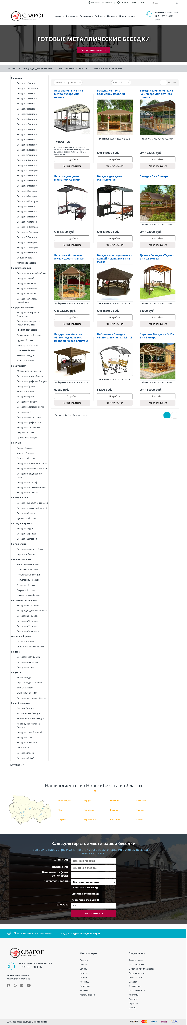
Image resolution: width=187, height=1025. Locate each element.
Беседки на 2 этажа (26, 513)
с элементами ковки (84, 887)
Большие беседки (25, 257)
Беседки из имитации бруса (30, 406)
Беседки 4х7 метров (27, 155)
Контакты (133, 994)
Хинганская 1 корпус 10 (101, 2)
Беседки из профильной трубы (32, 381)
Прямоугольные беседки (29, 335)
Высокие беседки (25, 708)
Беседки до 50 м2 (25, 758)
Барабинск (89, 810)
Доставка (133, 999)
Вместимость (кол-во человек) (55, 874)
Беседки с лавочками (27, 288)
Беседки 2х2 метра (26, 83)
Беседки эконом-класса (28, 656)
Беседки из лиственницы (29, 417)
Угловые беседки (25, 355)
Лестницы (84, 981)
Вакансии (133, 981)
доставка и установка (84, 893)
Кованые (84, 990)
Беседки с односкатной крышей (32, 502)
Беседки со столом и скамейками (27, 300)
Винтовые (85, 986)
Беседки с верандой (26, 533)
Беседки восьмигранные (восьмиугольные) (29, 323)
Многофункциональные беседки (28, 725)
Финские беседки (25, 453)
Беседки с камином (26, 283)
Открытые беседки (26, 585)
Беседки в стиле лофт (27, 482)
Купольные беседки (26, 518)
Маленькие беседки (26, 262)
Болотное (115, 819)
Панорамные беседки (27, 569)
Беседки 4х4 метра (26, 139)
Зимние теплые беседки (28, 595)
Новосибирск (64, 800)
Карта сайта (40, 1021)
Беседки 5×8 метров (27, 191)
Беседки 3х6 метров (27, 119)
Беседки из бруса (25, 396)
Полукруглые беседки (27, 345)
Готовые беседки (25, 641)
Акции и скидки (136, 960)
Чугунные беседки (25, 432)
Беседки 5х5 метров (27, 175)
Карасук (114, 810)
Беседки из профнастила (29, 422)
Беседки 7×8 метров (27, 242)
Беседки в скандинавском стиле (29, 475)
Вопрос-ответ (136, 977)
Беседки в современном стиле (32, 463)
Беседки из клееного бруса (30, 549)
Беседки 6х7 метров (27, 211)
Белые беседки (24, 677)
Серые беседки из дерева (29, 682)
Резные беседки (25, 448)
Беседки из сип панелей (28, 427)
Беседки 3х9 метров (27, 134)
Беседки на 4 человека (28, 605)
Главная (12, 68)
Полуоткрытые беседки (28, 579)
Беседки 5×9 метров (27, 196)
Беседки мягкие (24, 737)
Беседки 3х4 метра (26, 108)
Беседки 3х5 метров (27, 114)
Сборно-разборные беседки (30, 646)
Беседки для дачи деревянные (37, 68)
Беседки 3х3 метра (26, 103)
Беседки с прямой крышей (29, 732)
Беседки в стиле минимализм (31, 487)
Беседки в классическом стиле (32, 468)
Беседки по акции (25, 667)
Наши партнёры (136, 964)
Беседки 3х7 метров (27, 124)
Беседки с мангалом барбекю (31, 273)
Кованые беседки (25, 391)
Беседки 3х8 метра (26, 129)
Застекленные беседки (28, 564)
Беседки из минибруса (28, 401)
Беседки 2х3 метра (26, 93)
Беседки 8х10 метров (27, 247)
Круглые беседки (25, 340)
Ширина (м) (60, 866)
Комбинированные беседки (30, 718)
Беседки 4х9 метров (27, 165)
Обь (60, 810)
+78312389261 (167, 16)
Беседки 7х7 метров (27, 237)
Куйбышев (141, 800)
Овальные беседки (26, 350)
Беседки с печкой (25, 278)
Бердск (87, 800)
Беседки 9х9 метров (27, 252)
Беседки (84, 960)
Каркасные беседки (26, 554)
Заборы (83, 968)
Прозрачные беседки (27, 437)
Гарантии (133, 1003)
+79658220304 (172, 12)
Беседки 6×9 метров (27, 221)
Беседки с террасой (26, 528)
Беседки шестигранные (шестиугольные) (28, 314)
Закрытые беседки (26, 590)
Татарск (140, 810)
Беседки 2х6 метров (27, 98)
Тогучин (62, 819)
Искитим (114, 800)
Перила (83, 977)
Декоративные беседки (28, 713)
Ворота (83, 964)
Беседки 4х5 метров (27, 144)
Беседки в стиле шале (27, 492)
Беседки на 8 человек (27, 615)
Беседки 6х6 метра (26, 206)
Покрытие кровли (56, 881)
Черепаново (90, 819)
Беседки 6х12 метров (27, 232)
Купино (139, 819)
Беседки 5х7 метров (27, 185)
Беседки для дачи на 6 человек (32, 610)
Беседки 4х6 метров (27, 149)
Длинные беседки (25, 360)
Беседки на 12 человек (28, 626)
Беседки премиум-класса (29, 662)
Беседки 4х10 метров (27, 170)
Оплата (132, 1007)
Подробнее (72, 159)
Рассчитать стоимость (93, 50)
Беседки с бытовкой (27, 538)
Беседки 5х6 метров (27, 180)
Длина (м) (61, 859)
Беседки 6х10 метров (27, 226)
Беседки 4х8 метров (27, 160)
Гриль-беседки (24, 747)
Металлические (87, 994)
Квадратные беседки (27, 329)
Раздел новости (136, 973)
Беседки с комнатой (27, 742)
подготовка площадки (84, 900)
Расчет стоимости (72, 165)
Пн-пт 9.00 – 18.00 (128, 2)
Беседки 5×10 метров (27, 201)
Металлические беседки (71, 68)
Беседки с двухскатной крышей (32, 508)
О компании (135, 986)
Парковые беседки (26, 458)
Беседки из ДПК (24, 412)
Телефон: (61, 904)
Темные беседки (25, 687)
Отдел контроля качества (141, 968)
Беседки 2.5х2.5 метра (27, 88)
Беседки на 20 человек (28, 631)
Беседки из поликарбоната (30, 376)
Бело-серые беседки (27, 692)
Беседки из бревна (26, 386)
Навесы (83, 973)
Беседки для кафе (25, 752)
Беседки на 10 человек (28, 621)
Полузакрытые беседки (28, 574)
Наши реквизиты (137, 990)
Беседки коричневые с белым (31, 698)
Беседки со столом (26, 293)
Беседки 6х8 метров (27, 216)
